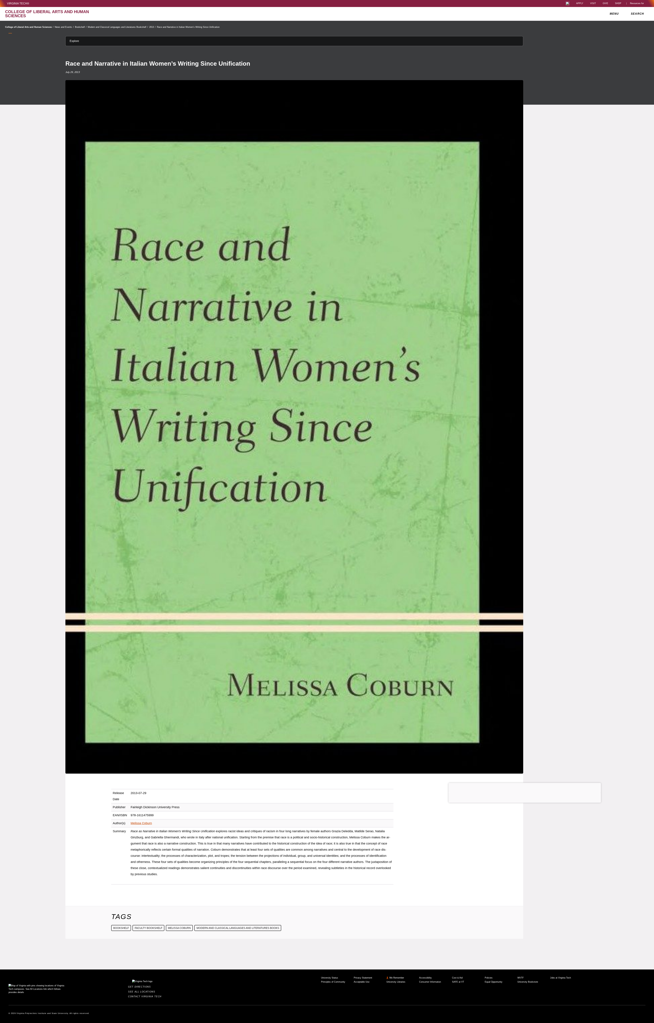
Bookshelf (81, 27)
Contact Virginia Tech (145, 996)
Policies (489, 977)
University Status (329, 977)
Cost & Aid (457, 977)
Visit (593, 3)
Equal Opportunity (493, 982)
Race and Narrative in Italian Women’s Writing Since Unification (188, 27)
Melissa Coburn (141, 823)
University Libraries (395, 982)
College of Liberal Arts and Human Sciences (29, 27)
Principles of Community (333, 982)
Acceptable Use (361, 982)
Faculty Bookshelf (148, 928)
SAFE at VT (458, 982)
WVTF (520, 977)
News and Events (64, 27)
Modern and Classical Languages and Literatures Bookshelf (118, 27)
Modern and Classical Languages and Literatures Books (238, 928)
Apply (579, 3)
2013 (152, 27)
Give (605, 3)
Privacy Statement (363, 977)
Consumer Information (430, 982)
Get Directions (140, 986)
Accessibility (425, 977)
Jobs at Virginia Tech (560, 977)
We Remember (396, 977)
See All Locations (142, 991)
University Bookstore (527, 982)
